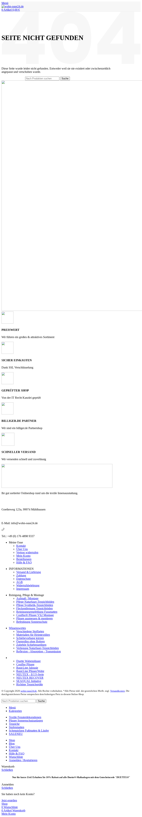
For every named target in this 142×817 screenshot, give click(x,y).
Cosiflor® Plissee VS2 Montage (35, 615)
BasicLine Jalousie (27, 667)
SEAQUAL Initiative (28, 681)
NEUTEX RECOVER (29, 677)
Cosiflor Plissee (25, 664)
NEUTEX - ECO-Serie (30, 674)
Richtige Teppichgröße (29, 684)
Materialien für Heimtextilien (33, 634)
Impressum (22, 588)
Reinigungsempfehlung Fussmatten (36, 611)
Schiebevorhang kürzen (30, 638)
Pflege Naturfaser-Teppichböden (35, 601)
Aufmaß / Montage (27, 598)
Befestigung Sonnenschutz (31, 621)
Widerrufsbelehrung (27, 585)
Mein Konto (23, 555)
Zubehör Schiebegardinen (31, 644)
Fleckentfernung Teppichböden (34, 608)
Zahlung (21, 575)
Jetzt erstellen (9, 800)
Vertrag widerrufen (27, 552)
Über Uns (22, 549)
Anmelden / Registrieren (23, 760)
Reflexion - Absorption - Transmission (38, 651)
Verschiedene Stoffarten (30, 631)
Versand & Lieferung (28, 572)
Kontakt (21, 545)
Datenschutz (23, 578)
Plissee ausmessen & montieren (34, 618)
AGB (19, 582)
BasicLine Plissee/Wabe (30, 671)
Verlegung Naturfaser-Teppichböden (37, 648)
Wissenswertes (17, 628)
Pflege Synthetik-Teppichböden (34, 605)
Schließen (7, 769)
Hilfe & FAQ (24, 562)
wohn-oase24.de (29, 690)
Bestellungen (23, 559)
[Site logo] (12, 6)
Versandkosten (117, 690)
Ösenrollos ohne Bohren (30, 641)
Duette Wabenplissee (28, 661)
